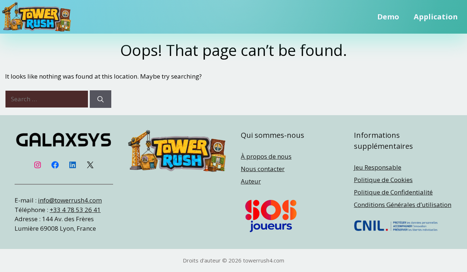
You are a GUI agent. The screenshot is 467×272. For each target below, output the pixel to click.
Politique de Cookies (383, 179)
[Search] (100, 99)
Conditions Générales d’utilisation (402, 204)
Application (436, 17)
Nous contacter (263, 169)
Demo (388, 17)
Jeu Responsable (377, 167)
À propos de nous (266, 156)
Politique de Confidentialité (393, 192)
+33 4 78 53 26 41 (75, 209)
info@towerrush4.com (70, 200)
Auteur (251, 181)
